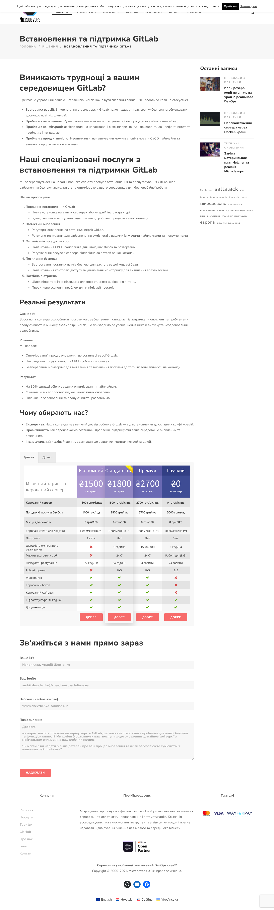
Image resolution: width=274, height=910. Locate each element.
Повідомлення (31, 720)
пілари (250, 210)
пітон (202, 215)
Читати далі (248, 6)
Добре (91, 617)
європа (207, 222)
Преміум (147, 470)
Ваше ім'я (27, 658)
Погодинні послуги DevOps (44, 512)
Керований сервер (39, 502)
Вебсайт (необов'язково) (39, 699)
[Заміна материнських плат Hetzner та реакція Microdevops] (210, 149)
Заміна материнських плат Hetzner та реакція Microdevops (236, 162)
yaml (242, 190)
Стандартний (119, 470)
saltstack (226, 189)
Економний (91, 470)
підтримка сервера (235, 210)
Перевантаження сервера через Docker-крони (238, 127)
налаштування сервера (212, 210)
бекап (232, 197)
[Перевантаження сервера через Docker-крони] (210, 119)
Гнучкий (176, 470)
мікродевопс (213, 203)
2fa (201, 190)
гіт (237, 197)
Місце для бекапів (38, 522)
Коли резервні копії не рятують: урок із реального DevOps (238, 95)
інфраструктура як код (228, 222)
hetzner (209, 190)
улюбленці (124, 865)
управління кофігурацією (234, 215)
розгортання (213, 215)
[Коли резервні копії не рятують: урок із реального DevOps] (210, 84)
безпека (204, 197)
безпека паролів (218, 197)
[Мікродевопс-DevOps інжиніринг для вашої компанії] (30, 12)
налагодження (235, 204)
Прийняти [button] (230, 6)
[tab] (29, 457)
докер (244, 197)
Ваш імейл (28, 678)
